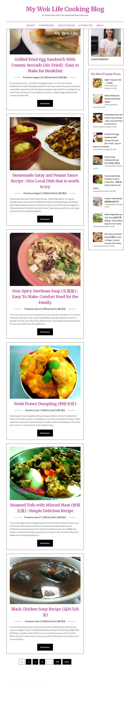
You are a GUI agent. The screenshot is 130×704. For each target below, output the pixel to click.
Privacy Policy (13, 683)
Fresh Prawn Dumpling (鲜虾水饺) (45, 403)
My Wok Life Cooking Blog (65, 9)
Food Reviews (46, 25)
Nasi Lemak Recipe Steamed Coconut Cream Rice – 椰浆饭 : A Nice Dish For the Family (107, 182)
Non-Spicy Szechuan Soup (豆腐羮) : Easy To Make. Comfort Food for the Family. (45, 296)
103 (57, 662)
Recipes (31, 25)
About (100, 25)
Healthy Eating (66, 25)
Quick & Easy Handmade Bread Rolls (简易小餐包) (112, 160)
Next (67, 662)
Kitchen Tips (86, 25)
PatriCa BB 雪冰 (59, 77)
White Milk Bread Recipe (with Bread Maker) (112, 98)
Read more (45, 103)
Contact (11, 689)
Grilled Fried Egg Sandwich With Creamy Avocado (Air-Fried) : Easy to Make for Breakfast (45, 65)
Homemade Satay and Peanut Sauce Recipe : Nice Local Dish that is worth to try (45, 181)
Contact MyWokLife (99, 59)
